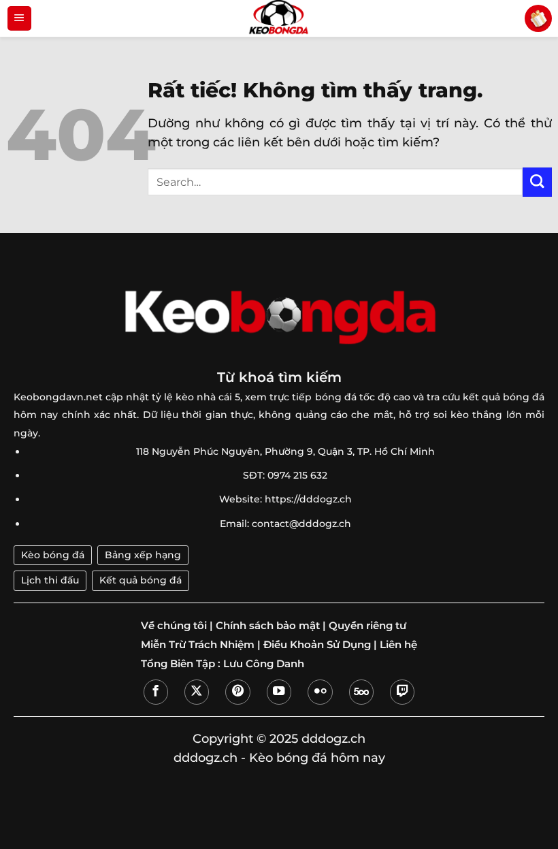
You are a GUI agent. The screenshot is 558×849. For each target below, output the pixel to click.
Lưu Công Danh (263, 664)
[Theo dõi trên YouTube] (279, 691)
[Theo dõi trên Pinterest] (237, 691)
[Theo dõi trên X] (196, 691)
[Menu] (19, 18)
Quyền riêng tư (367, 626)
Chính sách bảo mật (268, 626)
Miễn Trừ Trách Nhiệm (198, 645)
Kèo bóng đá (52, 555)
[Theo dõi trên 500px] (361, 691)
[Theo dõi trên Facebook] (156, 691)
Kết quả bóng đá (140, 580)
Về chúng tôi (174, 626)
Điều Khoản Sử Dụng (317, 645)
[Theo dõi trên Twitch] (402, 691)
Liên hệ (398, 645)
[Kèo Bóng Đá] (279, 18)
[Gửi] (537, 182)
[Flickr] (320, 691)
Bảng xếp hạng (143, 555)
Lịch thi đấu (50, 580)
